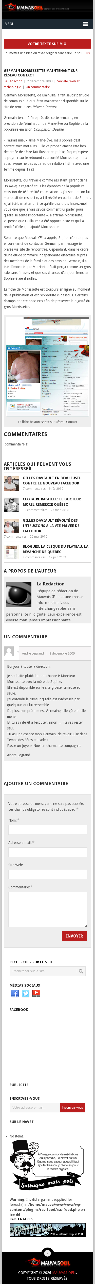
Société (62, 81)
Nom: (13, 820)
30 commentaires (35, 510)
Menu (9, 24)
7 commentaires (34, 489)
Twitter (26, 994)
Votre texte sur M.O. (47, 44)
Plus (87, 53)
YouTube (36, 994)
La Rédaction (13, 81)
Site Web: (15, 865)
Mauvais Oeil (64, 1273)
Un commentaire (38, 87)
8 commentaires (34, 557)
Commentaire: (20, 887)
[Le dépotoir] (48, 1235)
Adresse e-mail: (21, 842)
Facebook (15, 994)
